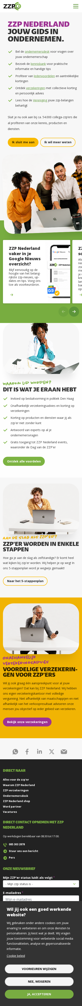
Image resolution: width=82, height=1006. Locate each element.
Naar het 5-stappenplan (25, 581)
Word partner (12, 806)
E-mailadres (12, 893)
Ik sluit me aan (23, 142)
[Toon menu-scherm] (75, 6)
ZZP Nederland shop (16, 801)
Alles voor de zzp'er (16, 779)
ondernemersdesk (37, 52)
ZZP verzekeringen (16, 790)
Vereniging (40, 100)
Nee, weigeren (39, 981)
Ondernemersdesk (15, 796)
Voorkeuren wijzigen (39, 969)
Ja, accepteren (39, 994)
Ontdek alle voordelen (24, 461)
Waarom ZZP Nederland (19, 785)
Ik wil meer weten (57, 142)
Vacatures (10, 812)
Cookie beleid (16, 956)
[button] (74, 312)
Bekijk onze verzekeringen (27, 722)
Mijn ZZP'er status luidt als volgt (28, 878)
